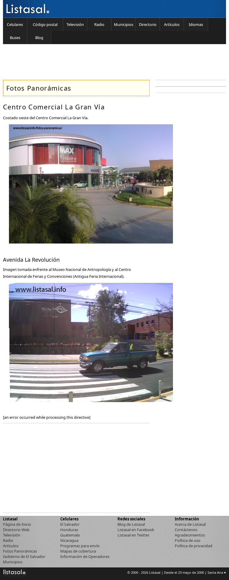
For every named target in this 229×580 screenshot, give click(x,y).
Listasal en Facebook (135, 529)
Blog (39, 37)
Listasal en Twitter (133, 535)
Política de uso (187, 540)
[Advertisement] (110, 62)
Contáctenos (186, 529)
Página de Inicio (17, 524)
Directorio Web (16, 529)
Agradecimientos (190, 535)
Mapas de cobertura (78, 551)
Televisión (75, 24)
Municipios (123, 24)
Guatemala (70, 535)
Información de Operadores (84, 556)
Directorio (148, 24)
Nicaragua (69, 540)
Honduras (69, 529)
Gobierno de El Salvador (24, 556)
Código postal (45, 24)
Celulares (15, 24)
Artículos (172, 24)
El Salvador (70, 524)
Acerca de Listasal (190, 524)
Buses (15, 37)
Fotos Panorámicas (20, 551)
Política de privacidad (193, 545)
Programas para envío (80, 545)
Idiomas (196, 24)
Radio (99, 24)
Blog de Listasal (131, 524)
